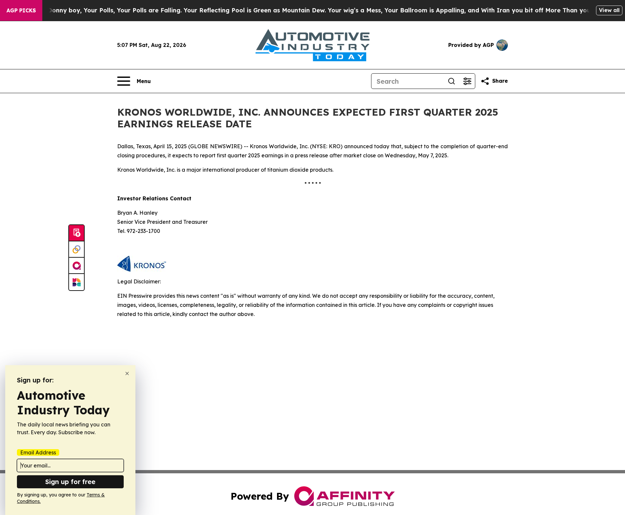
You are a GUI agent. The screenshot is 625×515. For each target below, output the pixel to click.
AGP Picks (21, 10)
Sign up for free (70, 482)
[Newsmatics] (76, 282)
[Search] (451, 81)
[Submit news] (76, 233)
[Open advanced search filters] (467, 81)
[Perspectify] (76, 249)
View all (609, 10)
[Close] (127, 373)
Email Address (38, 452)
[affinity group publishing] (76, 266)
